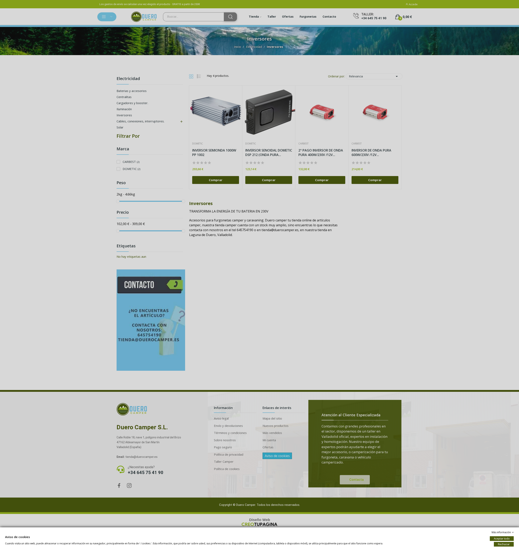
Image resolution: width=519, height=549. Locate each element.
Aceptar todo (502, 538)
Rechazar (504, 544)
